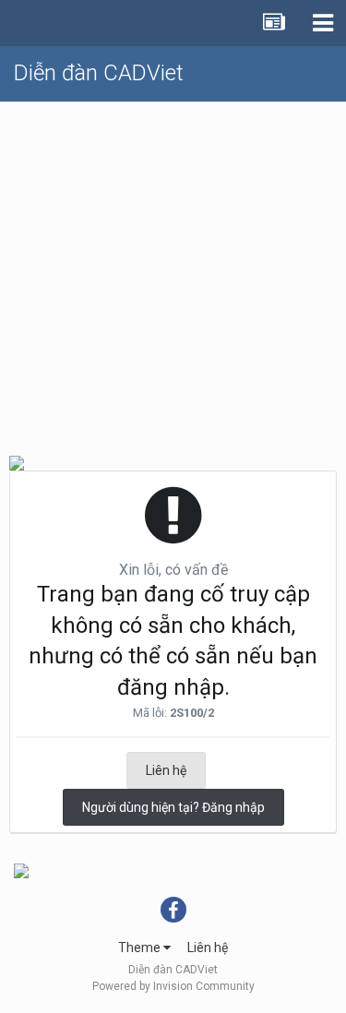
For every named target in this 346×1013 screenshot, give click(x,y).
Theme (140, 947)
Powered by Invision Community (173, 986)
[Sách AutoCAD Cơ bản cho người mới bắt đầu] (21, 869)
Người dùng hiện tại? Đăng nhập (173, 807)
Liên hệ (166, 770)
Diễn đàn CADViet (99, 73)
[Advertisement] (173, 271)
